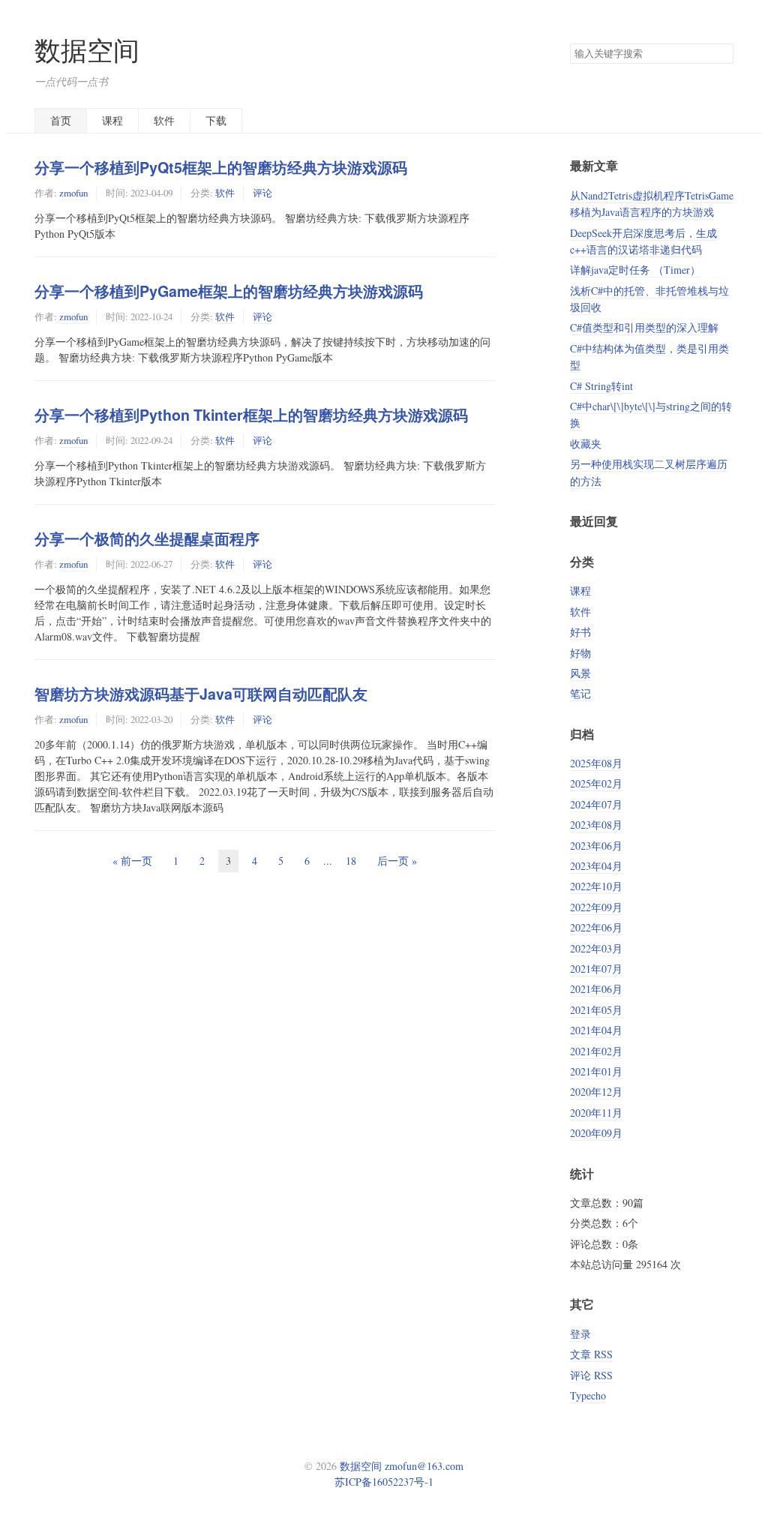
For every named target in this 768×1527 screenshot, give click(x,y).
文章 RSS (591, 1354)
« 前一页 (132, 861)
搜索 (721, 54)
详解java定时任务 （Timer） (635, 269)
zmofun (73, 193)
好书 (580, 632)
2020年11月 (596, 1113)
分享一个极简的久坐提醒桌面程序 (147, 538)
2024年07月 (596, 804)
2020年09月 (596, 1133)
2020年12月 (596, 1091)
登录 (580, 1334)
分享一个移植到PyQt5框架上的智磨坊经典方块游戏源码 (220, 167)
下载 (216, 120)
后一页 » (397, 861)
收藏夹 (586, 443)
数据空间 (87, 50)
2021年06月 (596, 989)
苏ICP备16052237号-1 (384, 1481)
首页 (60, 120)
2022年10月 (596, 886)
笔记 (580, 693)
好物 (580, 653)
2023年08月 (596, 825)
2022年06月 (596, 927)
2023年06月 (596, 845)
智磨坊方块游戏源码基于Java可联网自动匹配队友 (201, 693)
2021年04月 (596, 1030)
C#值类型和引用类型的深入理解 (644, 327)
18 (351, 861)
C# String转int (601, 386)
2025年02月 (596, 783)
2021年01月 (596, 1071)
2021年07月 (596, 969)
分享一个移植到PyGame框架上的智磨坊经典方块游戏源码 (228, 291)
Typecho (588, 1395)
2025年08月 (596, 763)
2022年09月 (596, 907)
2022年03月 (596, 948)
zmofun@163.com (424, 1466)
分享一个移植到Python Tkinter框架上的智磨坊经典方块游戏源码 (251, 414)
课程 (112, 120)
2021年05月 (596, 1010)
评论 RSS (591, 1375)
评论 (262, 193)
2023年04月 (596, 866)
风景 (580, 673)
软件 (164, 120)
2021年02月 (596, 1051)
